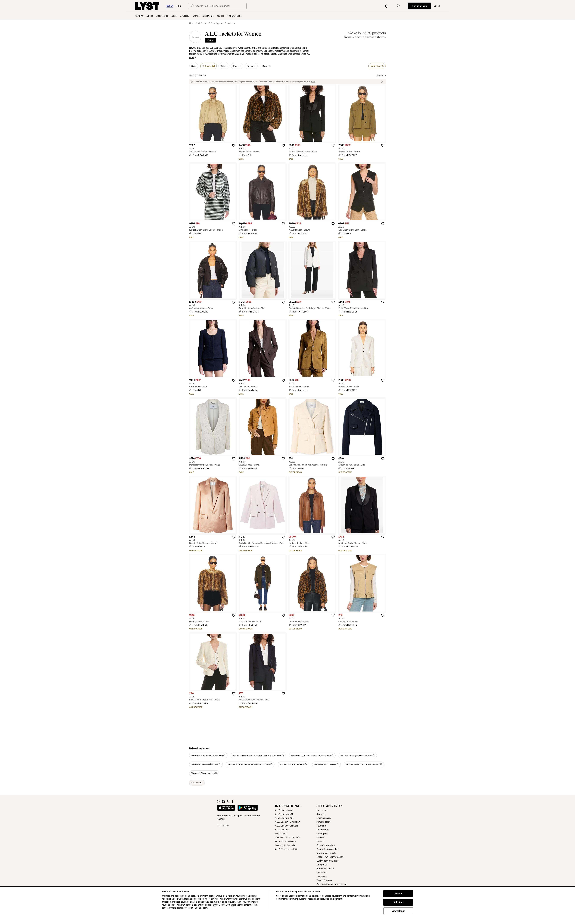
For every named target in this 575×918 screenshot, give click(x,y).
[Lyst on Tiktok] (223, 802)
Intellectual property (326, 853)
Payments (321, 825)
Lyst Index (321, 872)
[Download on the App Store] (226, 808)
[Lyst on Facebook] (232, 802)
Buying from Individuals (328, 860)
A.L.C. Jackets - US (284, 818)
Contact (320, 841)
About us (321, 814)
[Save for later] (234, 146)
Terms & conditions (326, 845)
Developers (322, 833)
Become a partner (325, 868)
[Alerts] (386, 6)
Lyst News (321, 876)
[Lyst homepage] (147, 6)
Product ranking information (330, 857)
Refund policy (323, 829)
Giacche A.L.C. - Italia (285, 845)
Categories (322, 864)
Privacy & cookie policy (327, 849)
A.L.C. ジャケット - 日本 (286, 849)
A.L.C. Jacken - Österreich (287, 822)
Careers (320, 837)
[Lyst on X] (228, 802)
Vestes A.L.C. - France (285, 841)
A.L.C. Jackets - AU (284, 810)
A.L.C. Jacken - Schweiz (286, 825)
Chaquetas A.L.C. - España (287, 837)
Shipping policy (324, 818)
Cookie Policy (201, 907)
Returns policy (323, 822)
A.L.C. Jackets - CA (284, 814)
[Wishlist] (398, 6)
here (313, 82)
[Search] (192, 6)
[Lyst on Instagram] (218, 802)
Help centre (322, 810)
